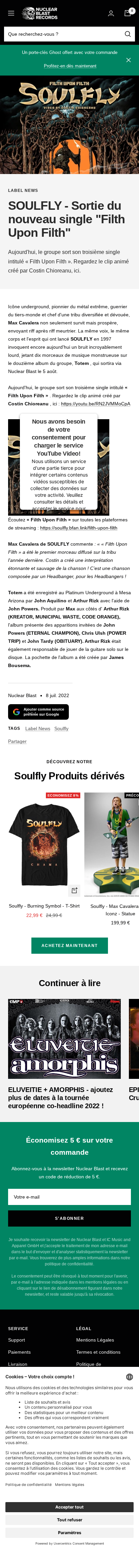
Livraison (17, 1364)
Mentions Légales (95, 1340)
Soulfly (61, 728)
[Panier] (127, 13)
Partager (17, 741)
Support (16, 1340)
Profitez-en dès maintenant (70, 65)
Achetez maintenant (69, 945)
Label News (23, 190)
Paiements (19, 1352)
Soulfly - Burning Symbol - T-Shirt (44, 906)
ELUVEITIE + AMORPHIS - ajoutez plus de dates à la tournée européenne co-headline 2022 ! (60, 1098)
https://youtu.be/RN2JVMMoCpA (95, 403)
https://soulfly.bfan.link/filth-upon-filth (78, 527)
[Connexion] (111, 13)
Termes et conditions (98, 1352)
